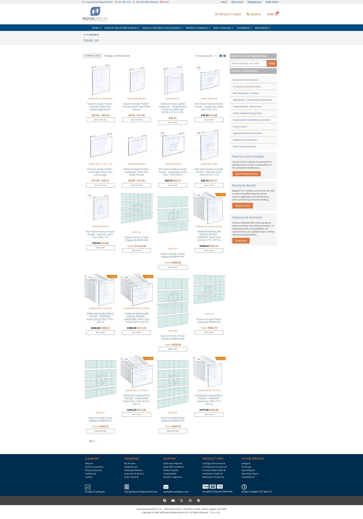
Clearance (242, 27)
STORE (95, 27)
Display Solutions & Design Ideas (247, 113)
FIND (272, 63)
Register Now (242, 205)
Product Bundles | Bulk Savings (247, 106)
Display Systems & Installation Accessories (251, 119)
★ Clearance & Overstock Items (247, 86)
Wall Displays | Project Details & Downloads (252, 99)
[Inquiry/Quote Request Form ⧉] (126, 487)
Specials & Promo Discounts (245, 80)
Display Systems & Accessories (161, 27)
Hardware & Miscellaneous (245, 139)
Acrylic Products (240, 126)
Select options (100, 120)
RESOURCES (261, 27)
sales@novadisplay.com (176, 491)
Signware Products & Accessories (247, 133)
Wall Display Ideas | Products (246, 93)
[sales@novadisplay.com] (165, 487)
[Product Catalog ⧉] (87, 487)
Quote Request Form (246, 173)
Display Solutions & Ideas (121, 27)
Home (86, 34)
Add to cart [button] (172, 123)
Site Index (215, 512)
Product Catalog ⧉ (95, 491)
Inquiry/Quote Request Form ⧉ (140, 491)
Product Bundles (197, 27)
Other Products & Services (244, 146)
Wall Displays (222, 27)
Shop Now (241, 240)
